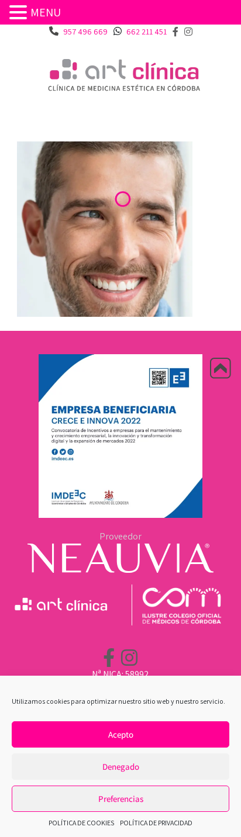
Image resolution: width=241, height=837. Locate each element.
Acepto (120, 734)
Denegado (120, 766)
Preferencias (120, 798)
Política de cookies (81, 822)
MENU (45, 12)
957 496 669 (85, 31)
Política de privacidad (156, 822)
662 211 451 (146, 31)
